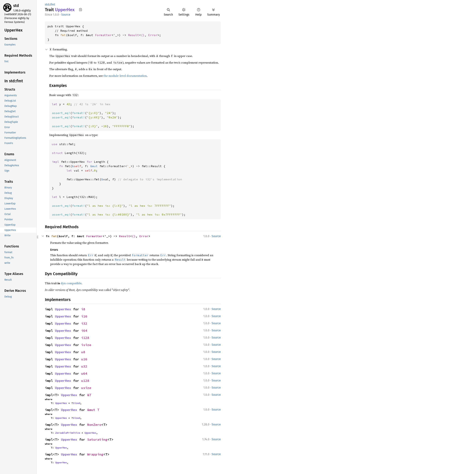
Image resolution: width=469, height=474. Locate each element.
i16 (84, 316)
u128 (85, 381)
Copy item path (80, 9)
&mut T (93, 410)
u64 (84, 373)
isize (86, 345)
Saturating (97, 439)
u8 (83, 352)
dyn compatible (71, 283)
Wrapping (95, 454)
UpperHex (63, 309)
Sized (76, 403)
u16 (84, 359)
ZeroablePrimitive (67, 432)
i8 (83, 309)
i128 (85, 338)
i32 (84, 323)
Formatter (103, 35)
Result (133, 35)
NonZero (94, 424)
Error (152, 35)
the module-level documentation (125, 76)
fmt (53, 4)
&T (89, 395)
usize (86, 388)
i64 (84, 330)
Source (65, 14)
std (16, 5)
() (143, 35)
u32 (84, 366)
